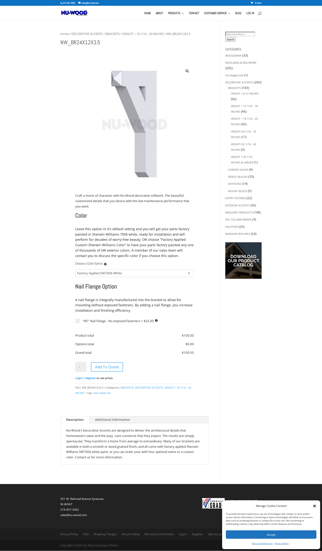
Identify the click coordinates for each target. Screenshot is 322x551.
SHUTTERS (231, 227)
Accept (271, 534)
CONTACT (194, 13)
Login (78, 378)
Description (75, 419)
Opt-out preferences (262, 543)
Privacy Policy (282, 543)
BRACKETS (112, 34)
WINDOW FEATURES (237, 234)
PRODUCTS (174, 13)
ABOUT (159, 13)
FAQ (86, 534)
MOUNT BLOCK (237, 191)
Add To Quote (107, 366)
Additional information (112, 419)
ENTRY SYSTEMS (235, 198)
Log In (183, 534)
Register (90, 378)
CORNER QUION (238, 169)
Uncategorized (234, 75)
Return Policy (131, 534)
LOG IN (250, 13)
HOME (147, 13)
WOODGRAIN (233, 55)
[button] (314, 506)
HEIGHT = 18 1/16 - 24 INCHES (143, 34)
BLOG (238, 13)
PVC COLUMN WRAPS (238, 219)
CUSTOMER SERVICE (215, 13)
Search (230, 39)
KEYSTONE (234, 184)
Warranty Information (159, 534)
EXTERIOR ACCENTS (237, 205)
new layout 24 (101, 393)
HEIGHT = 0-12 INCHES (245, 93)
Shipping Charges (105, 534)
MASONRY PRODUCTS (238, 212)
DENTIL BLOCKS (238, 176)
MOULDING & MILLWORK (240, 62)
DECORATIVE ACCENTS (87, 34)
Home (64, 34)
